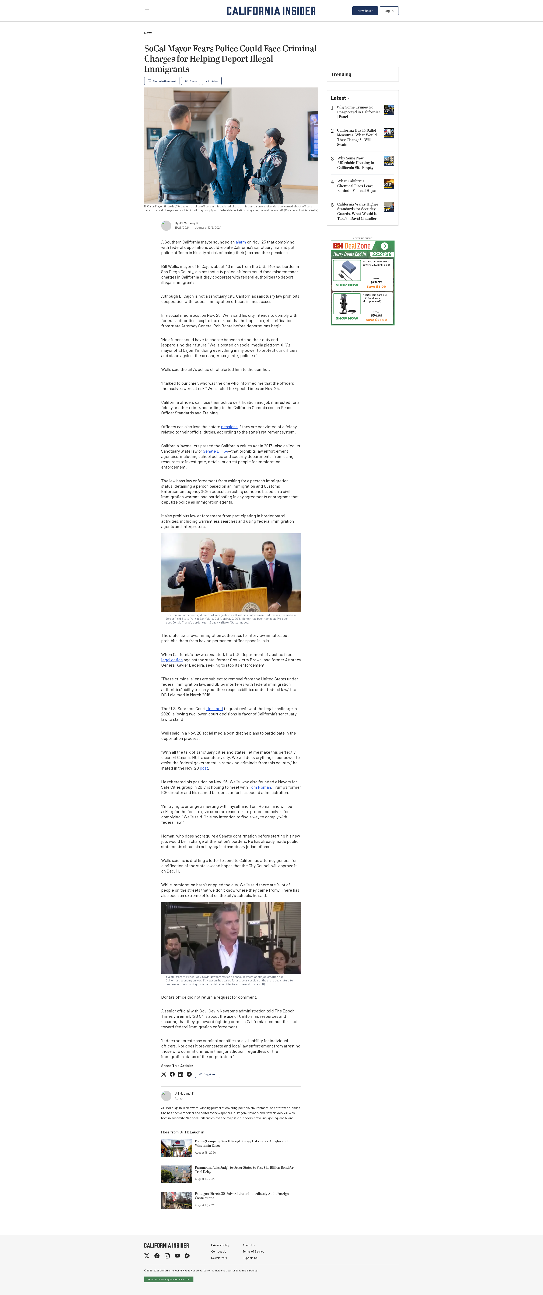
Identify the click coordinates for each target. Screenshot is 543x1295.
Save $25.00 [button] (376, 320)
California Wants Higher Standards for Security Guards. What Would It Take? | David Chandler (357, 211)
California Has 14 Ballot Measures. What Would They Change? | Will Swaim (357, 138)
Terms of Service (253, 1251)
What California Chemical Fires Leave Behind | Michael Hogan (357, 186)
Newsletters (219, 1258)
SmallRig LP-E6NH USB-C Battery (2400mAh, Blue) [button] (376, 263)
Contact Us (218, 1251)
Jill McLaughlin (189, 223)
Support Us (250, 1258)
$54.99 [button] (376, 315)
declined (214, 708)
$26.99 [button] (376, 282)
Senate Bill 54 (215, 450)
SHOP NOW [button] (347, 285)
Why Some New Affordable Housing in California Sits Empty (355, 163)
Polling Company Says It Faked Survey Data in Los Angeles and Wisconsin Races (241, 1143)
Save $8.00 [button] (376, 286)
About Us (249, 1245)
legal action (172, 659)
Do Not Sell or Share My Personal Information (168, 1279)
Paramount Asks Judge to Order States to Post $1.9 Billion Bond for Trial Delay (244, 1170)
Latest (338, 98)
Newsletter (365, 11)
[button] (384, 246)
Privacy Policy (220, 1245)
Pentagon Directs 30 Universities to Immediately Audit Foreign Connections (242, 1196)
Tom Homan (260, 787)
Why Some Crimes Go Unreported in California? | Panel (359, 112)
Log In (389, 11)
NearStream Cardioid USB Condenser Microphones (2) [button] (375, 298)
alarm (241, 241)
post (204, 767)
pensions (229, 426)
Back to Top (527, 1286)
